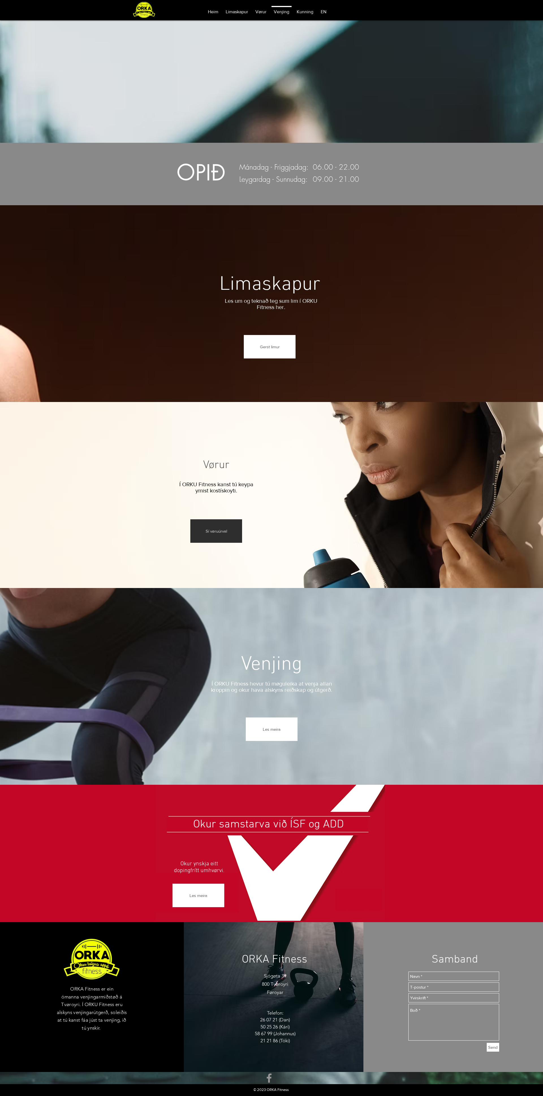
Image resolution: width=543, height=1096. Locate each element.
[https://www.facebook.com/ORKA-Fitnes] (269, 1078)
